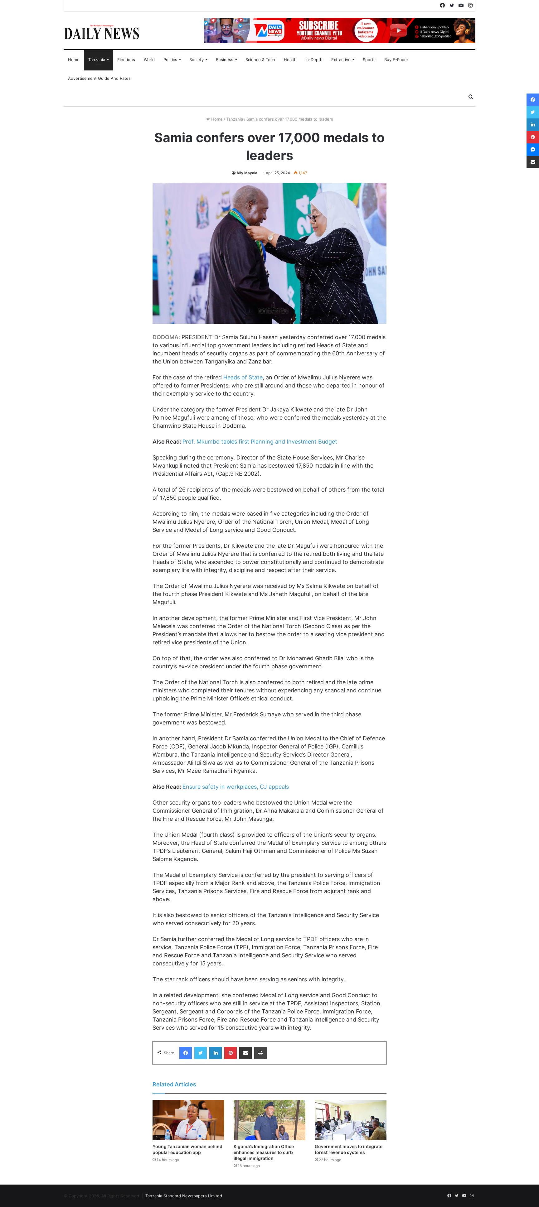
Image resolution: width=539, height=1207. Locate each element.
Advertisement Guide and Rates (99, 78)
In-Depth (314, 59)
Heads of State (243, 377)
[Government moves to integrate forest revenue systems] (350, 1120)
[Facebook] (185, 1053)
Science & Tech (260, 59)
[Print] (260, 1053)
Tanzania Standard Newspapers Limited (183, 1195)
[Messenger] (533, 149)
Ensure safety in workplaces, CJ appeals (235, 786)
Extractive (341, 59)
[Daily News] (101, 32)
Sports (369, 59)
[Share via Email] (245, 1053)
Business (224, 59)
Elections (126, 59)
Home (74, 59)
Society (196, 59)
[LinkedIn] (215, 1053)
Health (290, 59)
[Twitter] (200, 1053)
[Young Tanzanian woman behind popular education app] (188, 1120)
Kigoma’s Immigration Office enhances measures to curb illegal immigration (264, 1152)
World (149, 59)
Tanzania (96, 59)
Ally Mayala (246, 173)
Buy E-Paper (396, 59)
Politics (170, 59)
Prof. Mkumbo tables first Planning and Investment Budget (259, 441)
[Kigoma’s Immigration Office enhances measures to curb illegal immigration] (269, 1120)
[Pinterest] (230, 1053)
